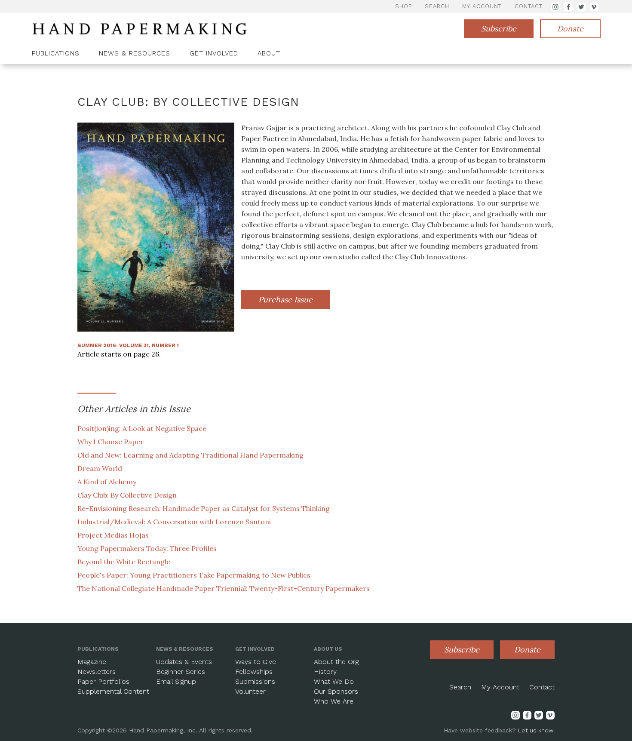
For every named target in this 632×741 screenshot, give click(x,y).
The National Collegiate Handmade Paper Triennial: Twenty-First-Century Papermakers (223, 588)
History (325, 671)
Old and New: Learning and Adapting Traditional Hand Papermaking (190, 455)
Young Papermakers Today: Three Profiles (147, 548)
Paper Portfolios (103, 681)
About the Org (336, 662)
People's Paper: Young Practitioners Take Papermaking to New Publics (193, 575)
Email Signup (176, 681)
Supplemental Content (113, 691)
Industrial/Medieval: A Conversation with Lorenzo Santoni (174, 521)
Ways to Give (255, 662)
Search (460, 687)
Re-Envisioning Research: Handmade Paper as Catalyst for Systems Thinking (203, 508)
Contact (542, 687)
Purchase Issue (285, 299)
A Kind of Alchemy (106, 481)
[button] (59, 54)
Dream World (99, 468)
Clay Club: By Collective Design (127, 495)
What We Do (334, 681)
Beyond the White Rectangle (123, 561)
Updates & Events (184, 662)
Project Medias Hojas (113, 535)
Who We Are (333, 701)
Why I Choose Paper (110, 441)
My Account (500, 687)
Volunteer (250, 691)
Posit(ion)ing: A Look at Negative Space (141, 428)
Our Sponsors (336, 691)
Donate (570, 29)
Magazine (91, 662)
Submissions (255, 681)
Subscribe (498, 29)
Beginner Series (180, 671)
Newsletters (96, 671)
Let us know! (536, 730)
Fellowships (254, 671)
